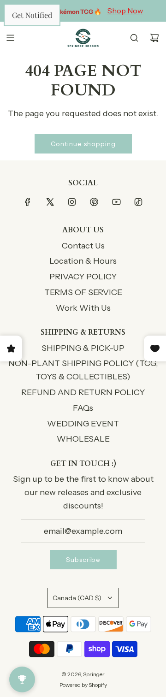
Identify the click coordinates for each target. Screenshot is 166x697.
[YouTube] (116, 202)
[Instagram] (72, 202)
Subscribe (83, 559)
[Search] (134, 38)
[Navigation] (10, 38)
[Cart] (154, 38)
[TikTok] (138, 202)
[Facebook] (28, 202)
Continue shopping (83, 144)
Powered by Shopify (83, 684)
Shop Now (125, 10)
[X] (50, 202)
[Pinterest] (94, 202)
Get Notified (32, 15)
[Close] (156, 687)
